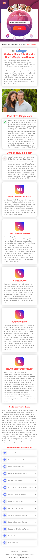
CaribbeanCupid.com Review (17, 515)
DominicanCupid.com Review (17, 460)
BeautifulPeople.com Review (17, 522)
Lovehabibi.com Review (16, 536)
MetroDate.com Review (15, 501)
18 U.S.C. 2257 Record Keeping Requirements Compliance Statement (19, 555)
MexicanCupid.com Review (17, 494)
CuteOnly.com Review (15, 481)
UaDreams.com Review (15, 508)
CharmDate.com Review (16, 467)
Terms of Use (25, 551)
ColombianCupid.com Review (17, 474)
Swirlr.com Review (14, 543)
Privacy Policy (14, 551)
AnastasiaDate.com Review (17, 453)
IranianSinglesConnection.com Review (20, 487)
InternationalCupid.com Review (18, 529)
